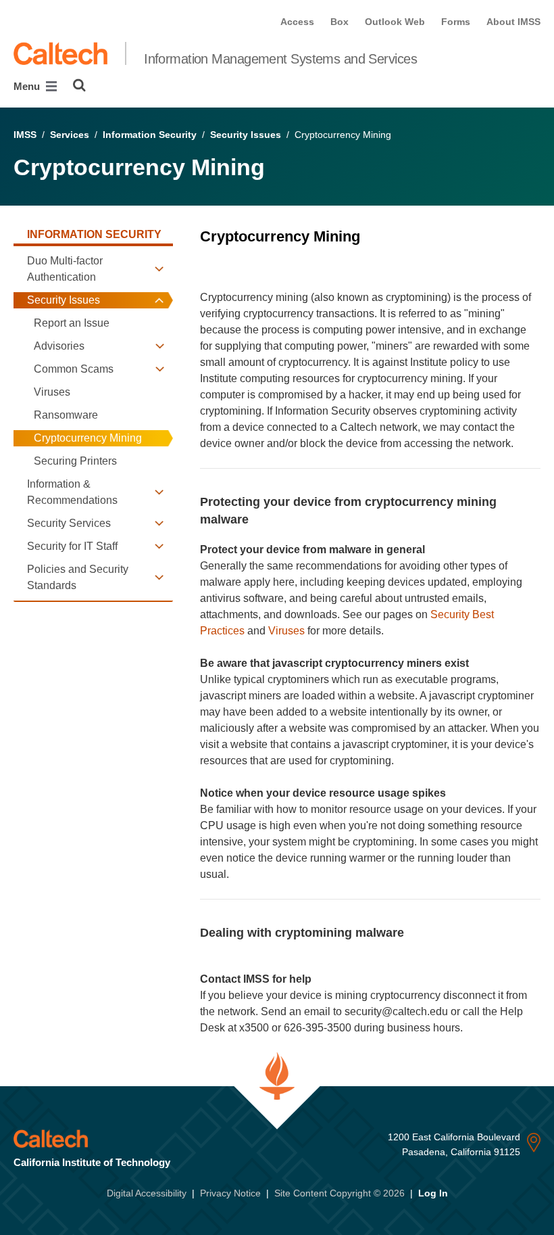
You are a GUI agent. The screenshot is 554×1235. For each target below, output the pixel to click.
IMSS (25, 134)
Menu (28, 86)
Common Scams (74, 369)
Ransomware (66, 415)
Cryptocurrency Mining (88, 438)
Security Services (69, 523)
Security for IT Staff (72, 546)
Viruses (52, 392)
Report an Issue (71, 323)
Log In (433, 1193)
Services (69, 134)
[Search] (79, 85)
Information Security (150, 134)
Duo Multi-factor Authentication (65, 269)
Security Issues (245, 134)
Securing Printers (75, 461)
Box (339, 21)
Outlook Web (395, 21)
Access (297, 21)
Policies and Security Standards (77, 577)
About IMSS (513, 21)
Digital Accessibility (146, 1193)
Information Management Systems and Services (280, 58)
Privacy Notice (230, 1193)
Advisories (59, 346)
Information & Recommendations (72, 492)
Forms (455, 21)
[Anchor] (209, 258)
